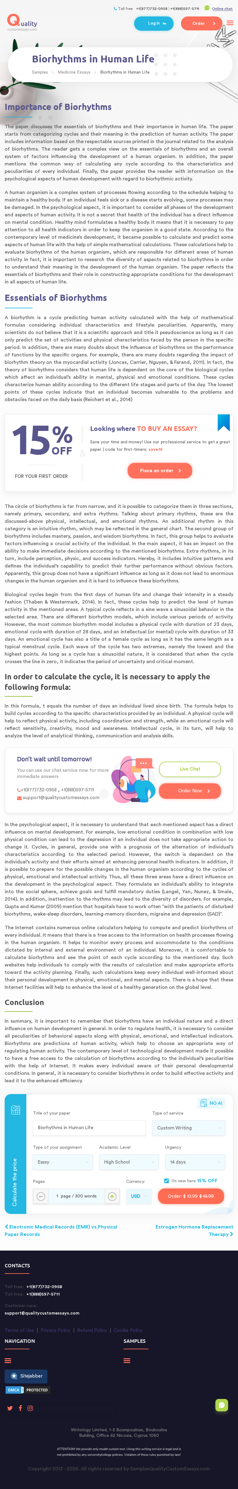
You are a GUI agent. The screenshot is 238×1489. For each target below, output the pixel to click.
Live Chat (190, 772)
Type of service (167, 1113)
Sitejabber (31, 1376)
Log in (154, 23)
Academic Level (114, 1147)
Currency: (135, 1181)
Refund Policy (92, 1330)
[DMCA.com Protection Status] (28, 1391)
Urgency (173, 1147)
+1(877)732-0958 (151, 9)
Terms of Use (19, 1330)
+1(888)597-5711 (184, 9)
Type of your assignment (57, 1147)
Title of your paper (51, 1113)
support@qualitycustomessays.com (60, 797)
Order (198, 23)
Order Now (190, 791)
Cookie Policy (128, 1330)
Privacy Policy (55, 1330)
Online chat (222, 9)
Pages (39, 1181)
